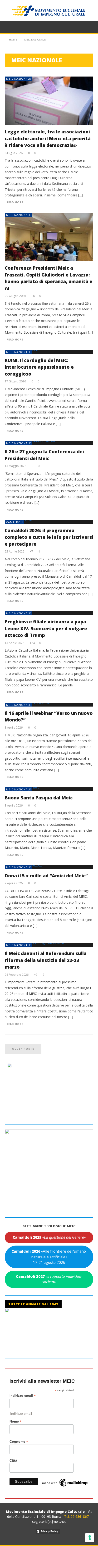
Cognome (19, 1441)
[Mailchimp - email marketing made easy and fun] (65, 1482)
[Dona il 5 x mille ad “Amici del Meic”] (49, 867)
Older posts (23, 1048)
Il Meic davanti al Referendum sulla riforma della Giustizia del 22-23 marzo (46, 960)
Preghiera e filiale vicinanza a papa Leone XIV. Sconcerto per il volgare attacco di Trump (46, 628)
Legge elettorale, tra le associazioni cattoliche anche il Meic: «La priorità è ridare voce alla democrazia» (48, 138)
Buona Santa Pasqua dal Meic (39, 798)
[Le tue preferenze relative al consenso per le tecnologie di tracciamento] (89, 1537)
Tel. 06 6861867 (77, 1516)
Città (13, 1460)
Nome (16, 1421)
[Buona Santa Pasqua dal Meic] (49, 789)
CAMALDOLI (14, 522)
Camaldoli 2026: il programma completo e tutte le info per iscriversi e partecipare (49, 537)
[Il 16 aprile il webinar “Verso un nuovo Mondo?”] (49, 705)
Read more (14, 202)
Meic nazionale (18, 78)
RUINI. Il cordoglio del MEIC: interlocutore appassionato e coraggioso (39, 367)
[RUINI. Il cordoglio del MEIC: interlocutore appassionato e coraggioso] (49, 352)
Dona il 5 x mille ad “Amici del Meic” (46, 876)
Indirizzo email (23, 1395)
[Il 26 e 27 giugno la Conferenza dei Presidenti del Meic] (49, 443)
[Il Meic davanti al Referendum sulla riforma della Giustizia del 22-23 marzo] (49, 945)
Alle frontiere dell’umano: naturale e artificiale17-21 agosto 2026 (49, 1257)
